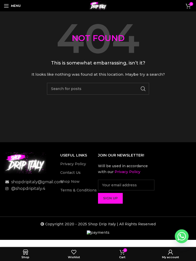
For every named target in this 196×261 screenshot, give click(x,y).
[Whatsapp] (182, 236)
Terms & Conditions (78, 190)
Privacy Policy (73, 164)
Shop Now (70, 181)
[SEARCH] (143, 89)
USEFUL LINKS (73, 155)
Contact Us (70, 172)
